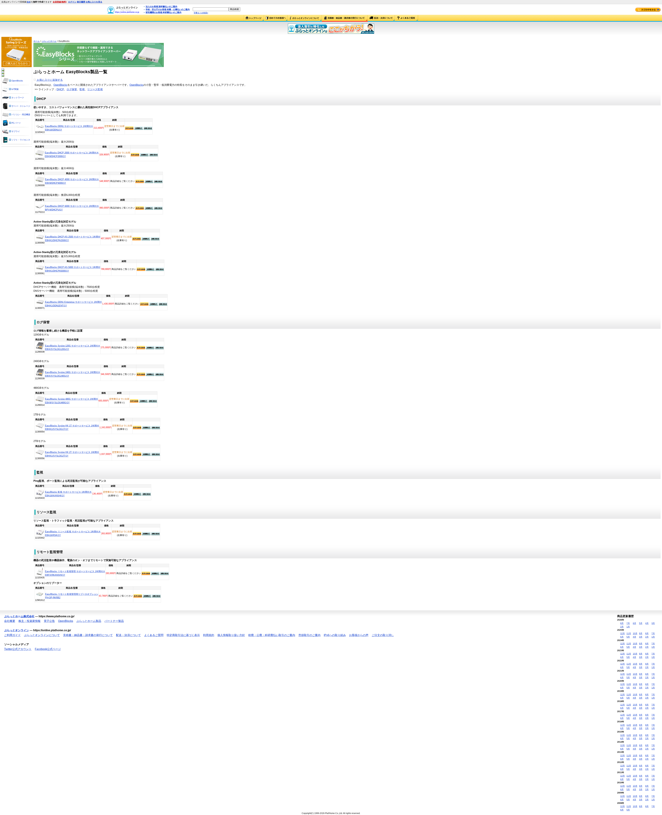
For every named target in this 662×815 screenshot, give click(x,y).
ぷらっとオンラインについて (305, 18)
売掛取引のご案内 (309, 635)
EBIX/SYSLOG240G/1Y (57, 376)
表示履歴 (81, 2)
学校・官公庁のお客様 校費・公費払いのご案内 (168, 9)
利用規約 (208, 635)
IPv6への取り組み (335, 635)
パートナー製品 (114, 621)
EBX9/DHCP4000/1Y (55, 183)
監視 (82, 89)
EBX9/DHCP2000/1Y (55, 156)
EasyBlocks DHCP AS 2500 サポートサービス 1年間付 (72, 236)
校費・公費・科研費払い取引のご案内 (271, 635)
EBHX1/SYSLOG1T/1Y (56, 429)
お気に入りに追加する (49, 80)
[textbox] (211, 9)
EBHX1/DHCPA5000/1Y (57, 271)
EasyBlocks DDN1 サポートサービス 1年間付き (69, 126)
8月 (622, 623)
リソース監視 (95, 89)
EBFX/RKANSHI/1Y (55, 575)
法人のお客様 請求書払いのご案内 (161, 6)
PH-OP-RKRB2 (52, 597)
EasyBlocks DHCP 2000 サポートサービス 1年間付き (72, 152)
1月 (628, 627)
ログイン (72, 2)
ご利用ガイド (276, 18)
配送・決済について (381, 18)
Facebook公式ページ (48, 649)
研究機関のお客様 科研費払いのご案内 (163, 12)
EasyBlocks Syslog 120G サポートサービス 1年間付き (72, 345)
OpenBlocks (60, 85)
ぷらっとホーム (49, 41)
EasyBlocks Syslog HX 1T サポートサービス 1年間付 (72, 425)
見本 (28, 2)
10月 (635, 633)
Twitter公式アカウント (18, 649)
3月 (653, 623)
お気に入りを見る (94, 2)
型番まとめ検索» (201, 13)
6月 (634, 623)
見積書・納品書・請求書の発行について (345, 18)
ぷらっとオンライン (16, 630)
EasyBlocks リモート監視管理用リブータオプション (71, 594)
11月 (628, 633)
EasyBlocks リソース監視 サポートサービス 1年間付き (73, 531)
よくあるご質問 (406, 18)
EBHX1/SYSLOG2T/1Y (56, 456)
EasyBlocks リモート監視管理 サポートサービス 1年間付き (75, 571)
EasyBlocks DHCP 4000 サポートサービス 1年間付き (72, 179)
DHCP (60, 89)
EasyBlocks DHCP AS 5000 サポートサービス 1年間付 (72, 267)
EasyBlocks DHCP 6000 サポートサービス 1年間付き (72, 206)
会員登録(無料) (60, 2)
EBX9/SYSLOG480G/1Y (57, 402)
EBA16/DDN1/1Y (53, 129)
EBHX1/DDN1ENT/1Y (56, 305)
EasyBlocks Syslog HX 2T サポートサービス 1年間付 (72, 452)
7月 (628, 623)
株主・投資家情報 (29, 621)
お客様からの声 (358, 635)
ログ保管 (72, 89)
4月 (647, 623)
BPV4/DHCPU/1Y (54, 209)
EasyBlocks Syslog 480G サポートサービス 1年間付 (71, 399)
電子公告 (49, 621)
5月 (640, 623)
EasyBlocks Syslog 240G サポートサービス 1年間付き (72, 372)
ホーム (36, 41)
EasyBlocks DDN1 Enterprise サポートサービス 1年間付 (73, 302)
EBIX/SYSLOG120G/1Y (57, 349)
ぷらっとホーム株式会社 (19, 616)
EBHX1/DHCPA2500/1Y (57, 240)
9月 (640, 633)
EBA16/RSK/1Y (53, 535)
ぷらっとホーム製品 (88, 621)
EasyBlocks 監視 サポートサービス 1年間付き (68, 492)
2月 (622, 627)
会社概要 (9, 621)
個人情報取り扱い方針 (231, 635)
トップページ (254, 18)
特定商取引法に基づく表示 (183, 635)
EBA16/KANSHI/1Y (55, 495)
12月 (622, 633)
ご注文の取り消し (383, 635)
